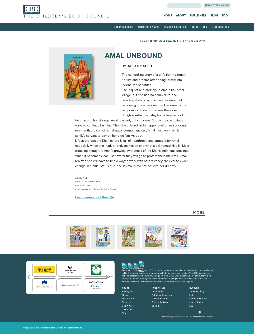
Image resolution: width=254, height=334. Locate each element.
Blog (214, 15)
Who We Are (128, 298)
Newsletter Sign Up (217, 5)
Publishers (198, 15)
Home (168, 15)
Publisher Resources (162, 295)
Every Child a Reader (178, 276)
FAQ (225, 15)
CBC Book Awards (148, 27)
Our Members (158, 291)
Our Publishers (123, 27)
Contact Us (127, 309)
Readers (194, 288)
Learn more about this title (94, 197)
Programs (126, 302)
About (181, 15)
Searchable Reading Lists (167, 40)
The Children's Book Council (66, 16)
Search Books (220, 27)
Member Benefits (160, 298)
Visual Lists (199, 27)
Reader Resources (175, 27)
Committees (128, 306)
